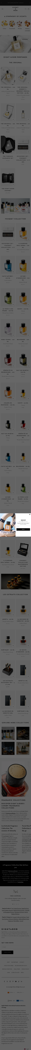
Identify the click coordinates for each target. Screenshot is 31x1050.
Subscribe (23, 529)
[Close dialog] (29, 514)
